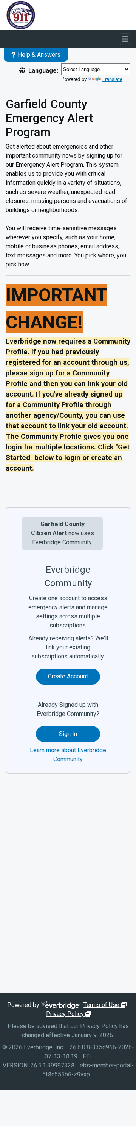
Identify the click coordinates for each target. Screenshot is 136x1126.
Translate (112, 78)
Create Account (68, 676)
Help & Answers (39, 54)
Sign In (68, 733)
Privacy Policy (69, 1014)
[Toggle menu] (125, 39)
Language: (43, 70)
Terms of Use (106, 1004)
